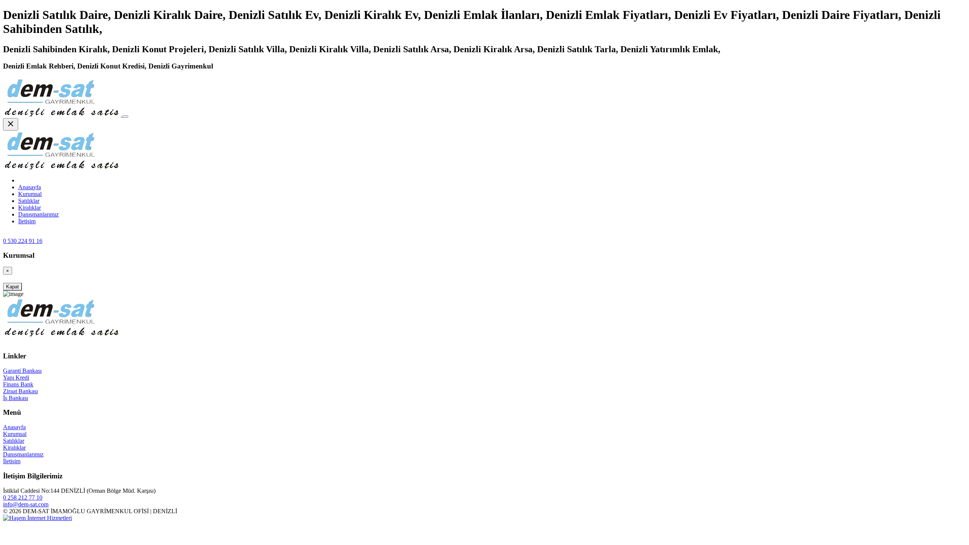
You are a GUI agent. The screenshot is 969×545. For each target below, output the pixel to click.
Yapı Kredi (16, 377)
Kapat (12, 287)
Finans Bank (18, 384)
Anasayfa (14, 427)
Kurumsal (30, 194)
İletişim (27, 221)
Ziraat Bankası (20, 391)
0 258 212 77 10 (22, 497)
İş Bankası (15, 398)
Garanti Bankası (22, 370)
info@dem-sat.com (25, 504)
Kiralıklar (29, 207)
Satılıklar (28, 201)
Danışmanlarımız (38, 214)
